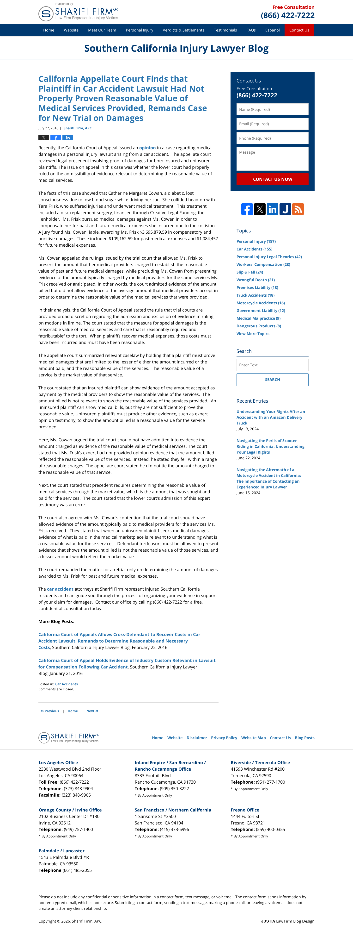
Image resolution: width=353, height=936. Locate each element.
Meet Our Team (102, 30)
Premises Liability (257, 287)
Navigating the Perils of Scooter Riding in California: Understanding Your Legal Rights (270, 446)
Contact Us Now (272, 179)
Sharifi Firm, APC (87, 921)
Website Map (253, 737)
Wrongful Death (256, 279)
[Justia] (285, 209)
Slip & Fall (250, 272)
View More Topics (253, 333)
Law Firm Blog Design (288, 921)
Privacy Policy (224, 737)
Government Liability (261, 310)
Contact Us (299, 30)
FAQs (251, 30)
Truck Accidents (255, 295)
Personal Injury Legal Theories (269, 256)
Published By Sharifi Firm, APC (288, 12)
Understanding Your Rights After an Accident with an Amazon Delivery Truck (271, 417)
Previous (50, 710)
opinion (147, 147)
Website (71, 30)
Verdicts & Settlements (183, 30)
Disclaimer (197, 737)
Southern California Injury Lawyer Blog (78, 12)
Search (272, 379)
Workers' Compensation (263, 264)
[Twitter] (260, 209)
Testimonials (225, 30)
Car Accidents (66, 684)
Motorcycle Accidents (261, 303)
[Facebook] (247, 209)
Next (92, 710)
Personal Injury (139, 30)
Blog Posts (305, 737)
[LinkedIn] (272, 209)
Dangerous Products (259, 326)
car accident (60, 589)
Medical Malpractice (258, 318)
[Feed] (298, 209)
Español (272, 30)
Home (48, 30)
